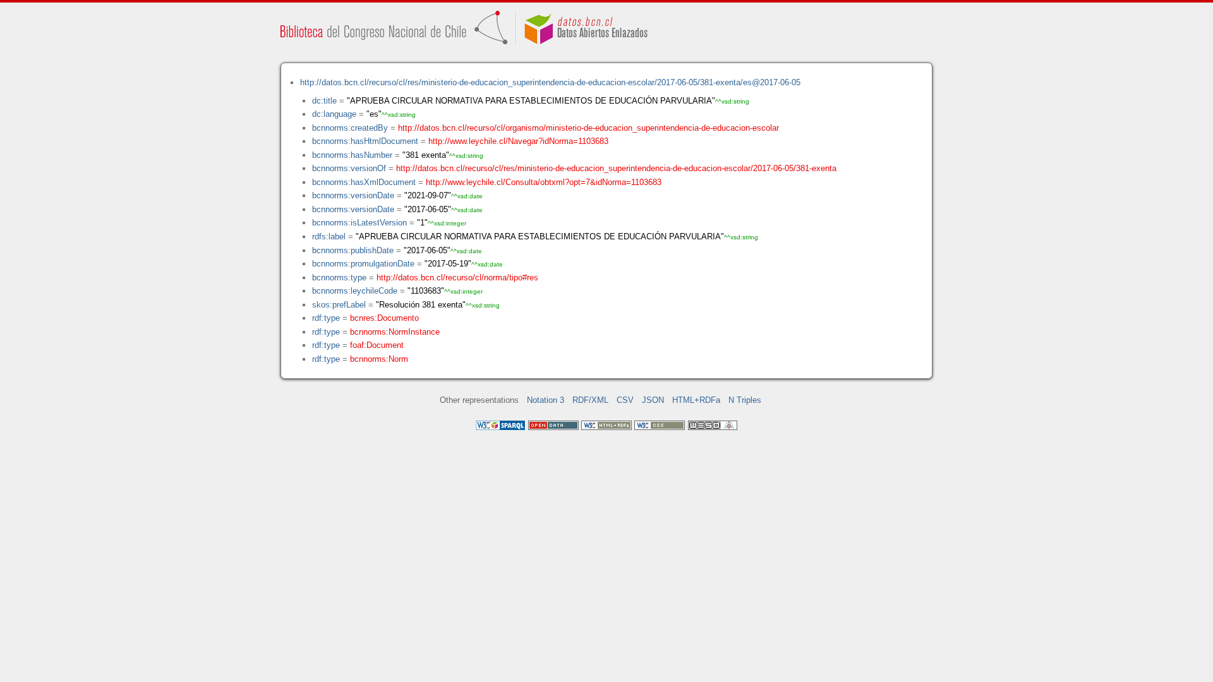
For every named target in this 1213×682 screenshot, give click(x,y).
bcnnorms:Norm (379, 359)
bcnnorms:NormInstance (395, 332)
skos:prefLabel (339, 304)
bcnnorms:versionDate (353, 195)
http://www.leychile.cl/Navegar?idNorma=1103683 (518, 141)
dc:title (324, 100)
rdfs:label (329, 236)
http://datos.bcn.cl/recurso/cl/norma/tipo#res (457, 277)
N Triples (744, 400)
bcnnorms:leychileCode (354, 291)
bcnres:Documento (384, 318)
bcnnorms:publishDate (353, 250)
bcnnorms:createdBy (350, 128)
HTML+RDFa (696, 400)
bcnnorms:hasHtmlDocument (365, 141)
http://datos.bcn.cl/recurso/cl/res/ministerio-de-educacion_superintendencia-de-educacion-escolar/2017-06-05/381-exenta (616, 168)
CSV (625, 400)
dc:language (334, 114)
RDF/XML (590, 400)
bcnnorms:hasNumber (352, 155)
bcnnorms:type (339, 277)
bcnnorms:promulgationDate (363, 263)
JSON (653, 400)
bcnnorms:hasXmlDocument (364, 182)
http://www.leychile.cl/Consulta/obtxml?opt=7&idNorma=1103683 (543, 182)
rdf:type (326, 318)
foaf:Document (377, 345)
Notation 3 (545, 400)
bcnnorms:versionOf (349, 168)
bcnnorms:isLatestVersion (359, 222)
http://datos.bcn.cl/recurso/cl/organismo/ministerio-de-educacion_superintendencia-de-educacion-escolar (588, 128)
